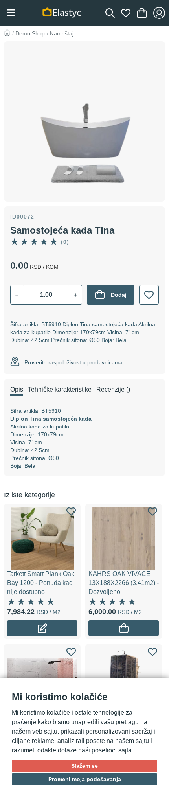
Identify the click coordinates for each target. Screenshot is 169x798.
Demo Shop (30, 33)
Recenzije (113, 389)
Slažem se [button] (84, 766)
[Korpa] (142, 13)
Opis (16, 389)
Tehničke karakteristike (60, 389)
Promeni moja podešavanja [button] (84, 779)
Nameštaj (61, 33)
